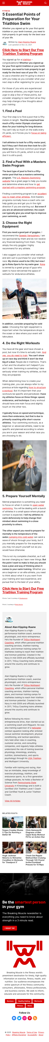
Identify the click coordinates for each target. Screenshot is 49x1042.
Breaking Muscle (18, 1032)
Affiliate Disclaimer (19, 1035)
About (41, 1035)
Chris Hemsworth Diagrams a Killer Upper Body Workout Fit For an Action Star (35, 833)
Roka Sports (19, 604)
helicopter (36, 728)
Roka (42, 264)
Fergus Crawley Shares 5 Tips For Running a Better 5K (12, 832)
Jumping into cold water (21, 537)
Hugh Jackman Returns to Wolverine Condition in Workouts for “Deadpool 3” (12, 859)
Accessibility (32, 1035)
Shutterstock (23, 598)
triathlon (26, 59)
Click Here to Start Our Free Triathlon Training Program (23, 51)
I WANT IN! (10, 928)
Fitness (6, 11)
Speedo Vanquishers (29, 235)
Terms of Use (32, 1032)
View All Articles (12, 801)
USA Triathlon (34, 758)
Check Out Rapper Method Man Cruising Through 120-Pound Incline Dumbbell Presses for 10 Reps (36, 860)
